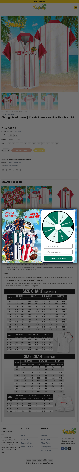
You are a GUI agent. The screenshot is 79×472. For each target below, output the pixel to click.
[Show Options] (71, 252)
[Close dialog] (74, 211)
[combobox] (58, 252)
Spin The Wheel (58, 258)
